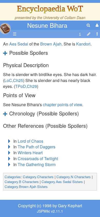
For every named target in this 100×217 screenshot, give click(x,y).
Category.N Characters (73, 176)
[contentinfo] (80, 34)
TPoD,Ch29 (26, 86)
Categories (13, 176)
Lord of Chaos (30, 141)
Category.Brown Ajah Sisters (26, 186)
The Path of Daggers (36, 147)
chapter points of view (62, 104)
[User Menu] (96, 25)
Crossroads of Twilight (38, 158)
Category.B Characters (22, 181)
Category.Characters (38, 176)
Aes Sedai (18, 44)
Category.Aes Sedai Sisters (62, 181)
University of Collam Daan (64, 17)
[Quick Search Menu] (88, 25)
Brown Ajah (51, 44)
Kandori (83, 44)
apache (5, 28)
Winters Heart (30, 153)
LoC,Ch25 (13, 80)
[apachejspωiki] (5, 27)
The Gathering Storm (37, 164)
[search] (88, 25)
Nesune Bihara (47, 25)
